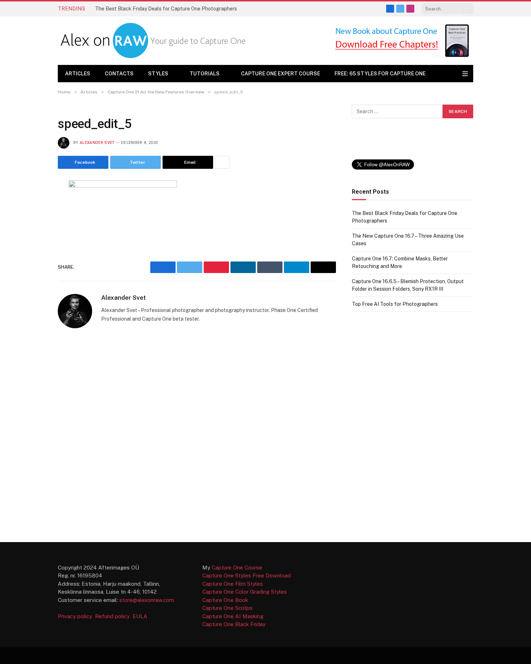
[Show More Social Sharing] (222, 162)
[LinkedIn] (32, 239)
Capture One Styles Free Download (246, 575)
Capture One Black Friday (234, 624)
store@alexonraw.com (146, 600)
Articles (77, 73)
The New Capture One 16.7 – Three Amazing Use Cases (159, 9)
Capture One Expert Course (280, 73)
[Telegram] (32, 275)
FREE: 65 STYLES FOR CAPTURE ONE (380, 73)
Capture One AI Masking (232, 616)
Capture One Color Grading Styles (244, 592)
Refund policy (114, 616)
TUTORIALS (205, 73)
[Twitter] (32, 222)
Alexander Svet (97, 142)
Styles (158, 73)
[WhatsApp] (32, 292)
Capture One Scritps (227, 608)
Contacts (119, 73)
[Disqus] (197, 434)
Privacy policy (76, 616)
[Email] (32, 257)
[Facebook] (32, 204)
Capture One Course (237, 567)
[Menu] (465, 74)
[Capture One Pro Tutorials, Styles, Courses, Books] (155, 40)
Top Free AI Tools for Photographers (395, 304)
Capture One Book (225, 600)
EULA (140, 616)
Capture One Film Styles (232, 584)
